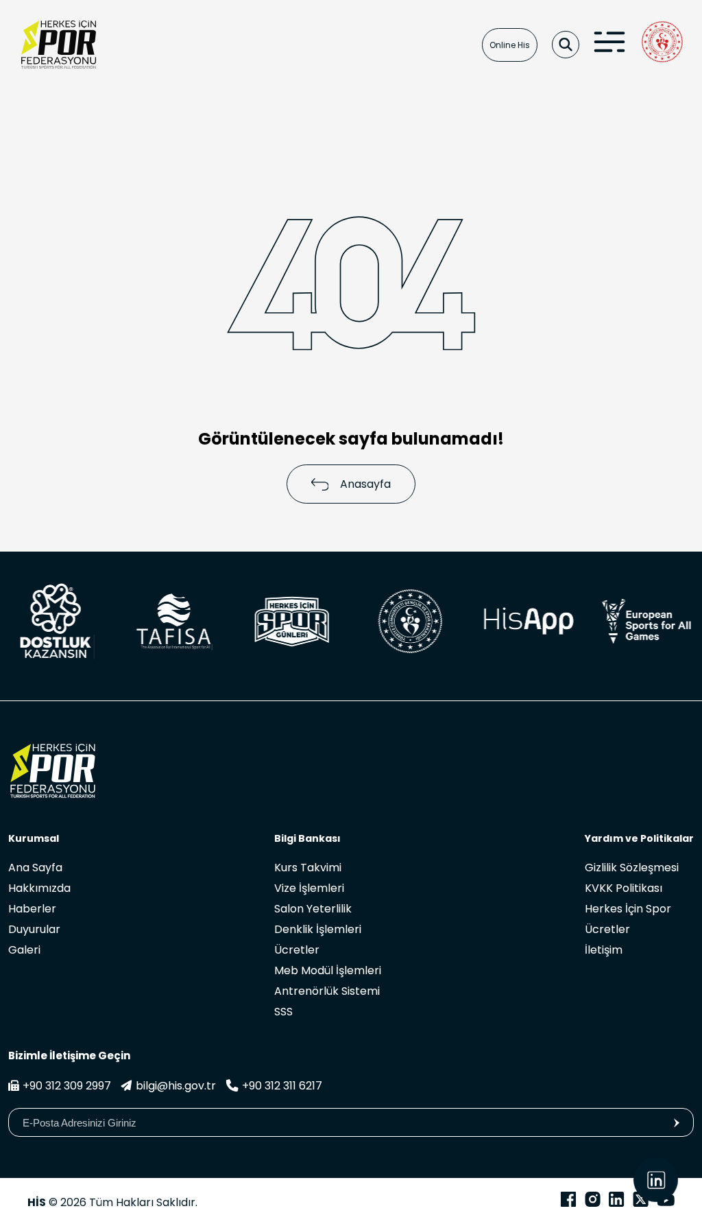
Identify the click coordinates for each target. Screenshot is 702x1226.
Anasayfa (365, 484)
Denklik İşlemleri (317, 929)
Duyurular (34, 929)
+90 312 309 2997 (67, 1086)
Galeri (24, 950)
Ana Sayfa (35, 867)
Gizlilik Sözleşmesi (632, 867)
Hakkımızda (39, 888)
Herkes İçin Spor (628, 909)
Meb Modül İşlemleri (327, 970)
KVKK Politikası (623, 888)
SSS (283, 1011)
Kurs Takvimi (307, 867)
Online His (509, 45)
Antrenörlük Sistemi (327, 991)
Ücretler (296, 950)
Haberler (32, 909)
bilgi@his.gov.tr (176, 1086)
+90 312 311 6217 (282, 1086)
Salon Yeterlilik (313, 909)
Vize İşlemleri (309, 888)
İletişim (603, 950)
